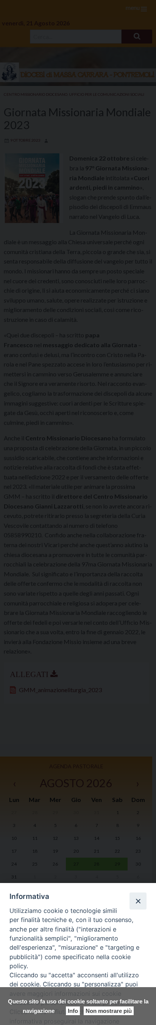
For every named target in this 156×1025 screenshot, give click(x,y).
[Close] (137, 900)
